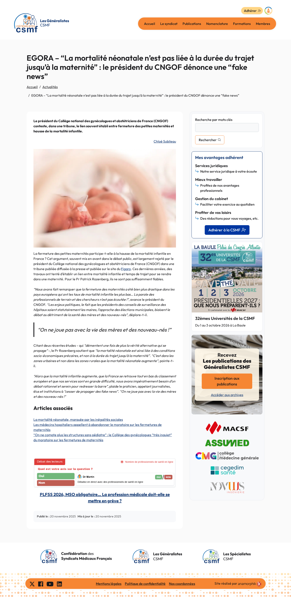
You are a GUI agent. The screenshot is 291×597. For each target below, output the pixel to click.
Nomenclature (217, 23)
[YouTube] (50, 583)
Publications (192, 23)
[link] (249, 584)
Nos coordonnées (182, 583)
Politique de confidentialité (145, 583)
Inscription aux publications (227, 381)
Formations (242, 23)
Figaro (126, 269)
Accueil (149, 23)
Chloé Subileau (165, 141)
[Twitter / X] (32, 583)
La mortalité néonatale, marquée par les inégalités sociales (78, 419)
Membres (263, 23)
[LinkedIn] (59, 583)
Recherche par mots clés (213, 119)
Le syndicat (168, 23)
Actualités (50, 87)
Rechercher (208, 140)
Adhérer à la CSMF (224, 230)
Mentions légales (108, 583)
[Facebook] (40, 583)
